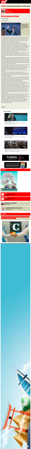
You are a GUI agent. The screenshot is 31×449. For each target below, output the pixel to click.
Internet (9, 218)
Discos (15, 218)
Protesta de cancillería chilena (18, 6)
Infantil (12, 218)
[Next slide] (29, 355)
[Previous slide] (1, 355)
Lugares (3, 218)
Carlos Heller (7, 444)
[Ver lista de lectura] (27, 446)
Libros (5, 218)
